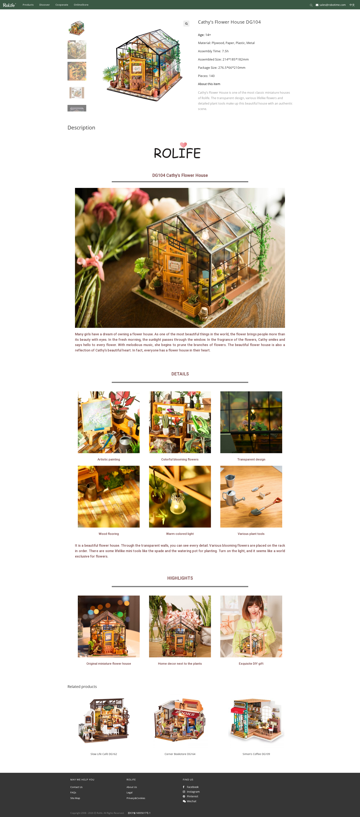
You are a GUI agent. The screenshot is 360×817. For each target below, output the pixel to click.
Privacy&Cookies (136, 798)
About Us (132, 787)
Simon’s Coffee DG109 (256, 754)
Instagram (192, 791)
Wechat (190, 801)
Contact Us (76, 787)
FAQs (73, 792)
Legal (129, 792)
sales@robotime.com (333, 4)
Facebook (192, 787)
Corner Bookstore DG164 (180, 754)
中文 (352, 4)
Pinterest (191, 796)
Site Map (75, 798)
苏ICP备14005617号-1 (139, 813)
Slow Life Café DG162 (104, 754)
